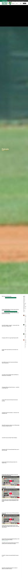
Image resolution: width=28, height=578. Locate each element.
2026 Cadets (22, 1)
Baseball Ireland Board (24, 301)
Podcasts (6, 150)
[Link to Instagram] (25, 3)
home (3, 150)
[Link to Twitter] (24, 3)
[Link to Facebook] (23, 3)
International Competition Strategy (24, 304)
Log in (17, 3)
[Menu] (20, 3)
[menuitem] (18, 1)
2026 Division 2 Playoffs (18, 1)
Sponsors (24, 311)
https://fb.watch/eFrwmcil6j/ (5, 540)
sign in (14, 3)
